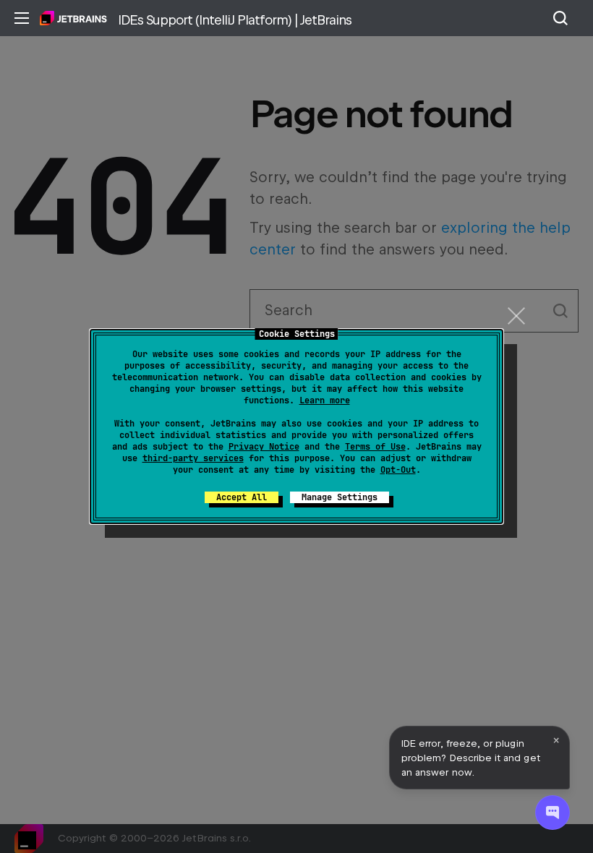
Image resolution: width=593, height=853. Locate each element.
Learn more (324, 400)
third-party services (193, 458)
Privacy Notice (264, 447)
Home (73, 18)
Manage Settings (339, 497)
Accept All (241, 497)
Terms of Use (375, 447)
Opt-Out (398, 470)
